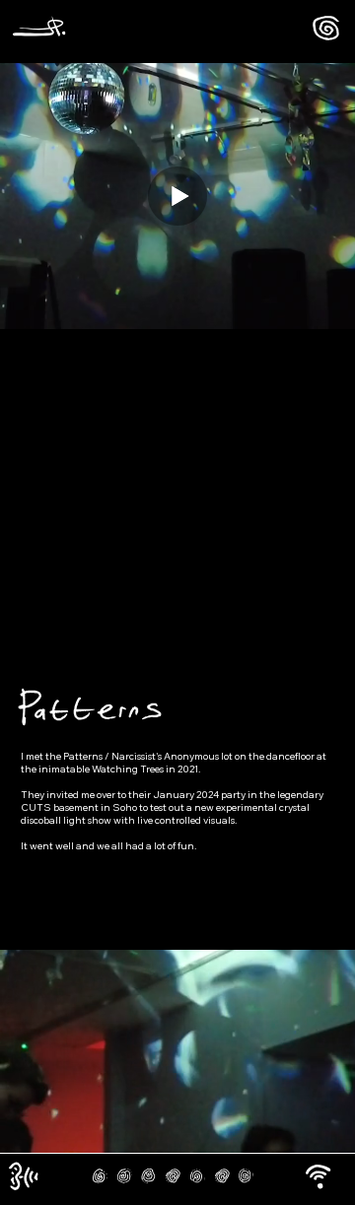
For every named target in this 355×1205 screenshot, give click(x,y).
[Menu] (326, 28)
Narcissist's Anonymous (166, 756)
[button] (318, 1177)
